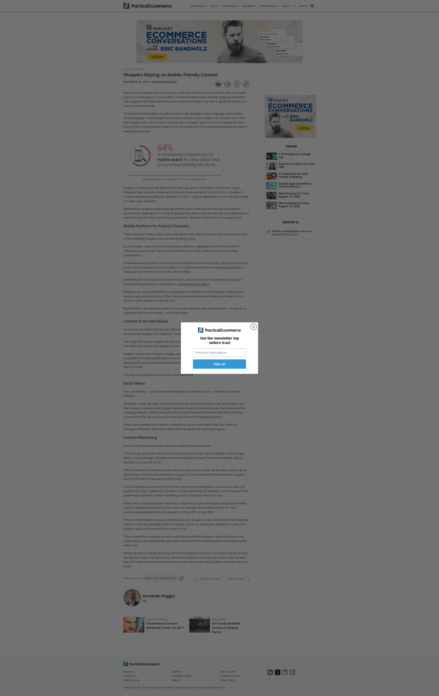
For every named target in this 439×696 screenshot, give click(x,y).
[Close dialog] (254, 327)
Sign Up (219, 364)
